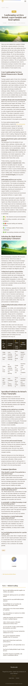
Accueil (3, 7)
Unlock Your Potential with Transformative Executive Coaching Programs (13, 618)
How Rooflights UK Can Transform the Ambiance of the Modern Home (12, 604)
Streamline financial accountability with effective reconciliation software (12, 654)
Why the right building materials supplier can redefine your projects (14, 591)
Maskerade (14, 667)
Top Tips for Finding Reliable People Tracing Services (13, 650)
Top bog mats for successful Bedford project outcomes (13, 600)
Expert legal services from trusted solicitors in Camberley (13, 609)
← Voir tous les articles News (8, 574)
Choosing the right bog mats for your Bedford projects (14, 595)
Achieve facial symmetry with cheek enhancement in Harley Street (11, 622)
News (7, 7)
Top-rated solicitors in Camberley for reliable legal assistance (14, 613)
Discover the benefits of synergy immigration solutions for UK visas (14, 631)
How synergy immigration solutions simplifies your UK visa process (11, 636)
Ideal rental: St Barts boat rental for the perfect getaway (12, 641)
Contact (17, 678)
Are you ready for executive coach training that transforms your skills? (13, 627)
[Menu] (25, 1)
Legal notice (11, 678)
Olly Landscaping (20, 124)
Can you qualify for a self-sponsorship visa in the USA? (14, 645)
